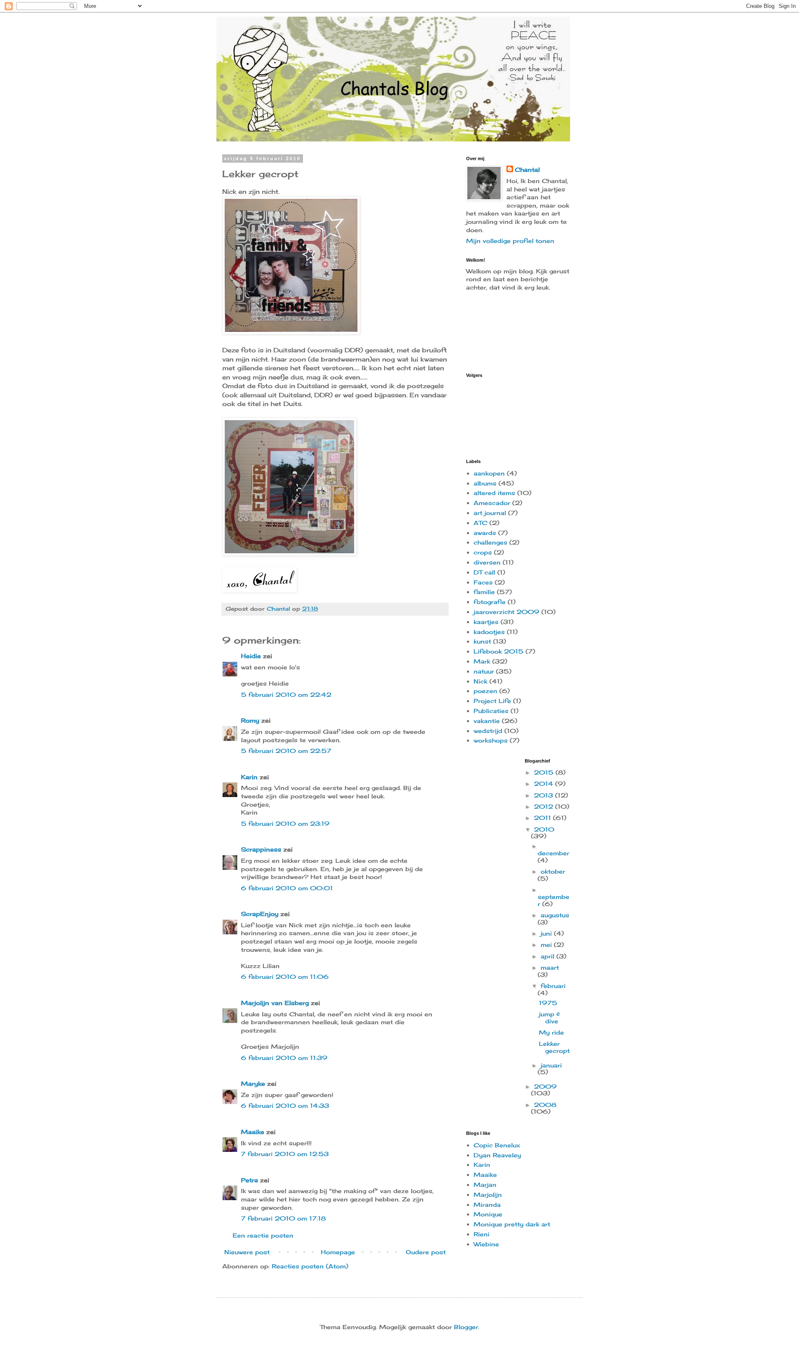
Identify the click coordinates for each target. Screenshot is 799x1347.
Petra (249, 1180)
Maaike (252, 1131)
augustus (555, 915)
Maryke (253, 1083)
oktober (553, 871)
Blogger (466, 1326)
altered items (494, 492)
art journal (490, 512)
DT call (484, 572)
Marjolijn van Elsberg (275, 1002)
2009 (545, 1086)
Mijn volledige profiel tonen (510, 240)
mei (547, 944)
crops (483, 552)
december (553, 853)
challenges (490, 542)
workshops (491, 740)
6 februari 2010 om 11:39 (284, 1057)
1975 (548, 1002)
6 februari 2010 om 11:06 (285, 976)
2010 (544, 829)
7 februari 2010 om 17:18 (283, 1218)
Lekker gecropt (554, 1047)
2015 (545, 772)
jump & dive (549, 1017)
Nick (480, 681)
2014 (544, 783)
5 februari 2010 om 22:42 (286, 694)
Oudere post (426, 1251)
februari (553, 985)
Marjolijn (488, 1194)
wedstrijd (488, 730)
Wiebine (486, 1244)
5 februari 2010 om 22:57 (286, 750)
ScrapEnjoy (259, 913)
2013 (544, 795)
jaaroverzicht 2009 (506, 611)
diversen (487, 562)
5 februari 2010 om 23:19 (285, 823)
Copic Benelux (497, 1145)
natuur (484, 671)
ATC (480, 522)
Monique (488, 1214)
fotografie (490, 601)
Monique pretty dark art (512, 1224)
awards (485, 532)
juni (547, 933)
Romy (250, 720)
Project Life (492, 700)
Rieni (481, 1234)
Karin (249, 776)
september (553, 900)
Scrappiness (261, 849)
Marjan (485, 1184)
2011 (543, 817)
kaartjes (486, 621)
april (548, 956)
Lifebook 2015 (499, 651)
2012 (544, 806)
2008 (545, 1104)
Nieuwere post (247, 1251)
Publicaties (491, 710)
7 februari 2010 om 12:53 (285, 1153)
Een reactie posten (263, 1235)
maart (550, 967)
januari (551, 1065)
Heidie (251, 655)
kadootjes (489, 631)
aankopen (489, 473)
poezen (485, 690)
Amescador (492, 502)
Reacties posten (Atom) (310, 1266)
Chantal (527, 169)
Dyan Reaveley (497, 1155)
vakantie (487, 720)
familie (484, 591)
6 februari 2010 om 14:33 (285, 1105)
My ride (551, 1032)
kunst (482, 641)
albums (485, 483)
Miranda (487, 1204)
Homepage (338, 1251)
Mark (482, 661)
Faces (483, 582)
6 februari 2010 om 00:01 (287, 887)
